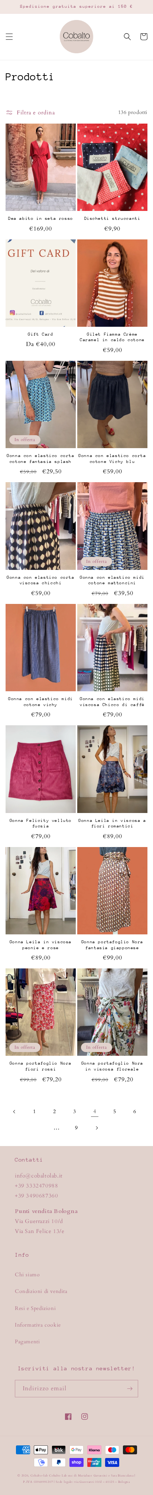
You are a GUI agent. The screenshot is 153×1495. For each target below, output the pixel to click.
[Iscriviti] (129, 1388)
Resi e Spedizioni (35, 1308)
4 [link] (95, 1111)
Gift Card (40, 334)
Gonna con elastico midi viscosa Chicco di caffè (112, 701)
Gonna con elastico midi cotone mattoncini (112, 580)
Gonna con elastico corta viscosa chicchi (40, 580)
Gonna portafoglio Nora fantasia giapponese (112, 945)
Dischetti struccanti (112, 218)
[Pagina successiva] (96, 1128)
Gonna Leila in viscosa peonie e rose (41, 945)
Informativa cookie (38, 1324)
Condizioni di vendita (41, 1291)
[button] (9, 36)
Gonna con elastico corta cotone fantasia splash (40, 458)
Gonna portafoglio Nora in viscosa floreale (112, 1066)
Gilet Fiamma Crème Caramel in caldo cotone (112, 337)
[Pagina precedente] (14, 1111)
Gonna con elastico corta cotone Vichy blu (112, 458)
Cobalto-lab (39, 1476)
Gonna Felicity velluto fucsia (41, 823)
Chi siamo (27, 1274)
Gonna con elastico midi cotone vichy (40, 701)
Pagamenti (27, 1341)
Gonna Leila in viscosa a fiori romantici (112, 823)
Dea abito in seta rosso (40, 218)
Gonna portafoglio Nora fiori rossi (41, 1066)
